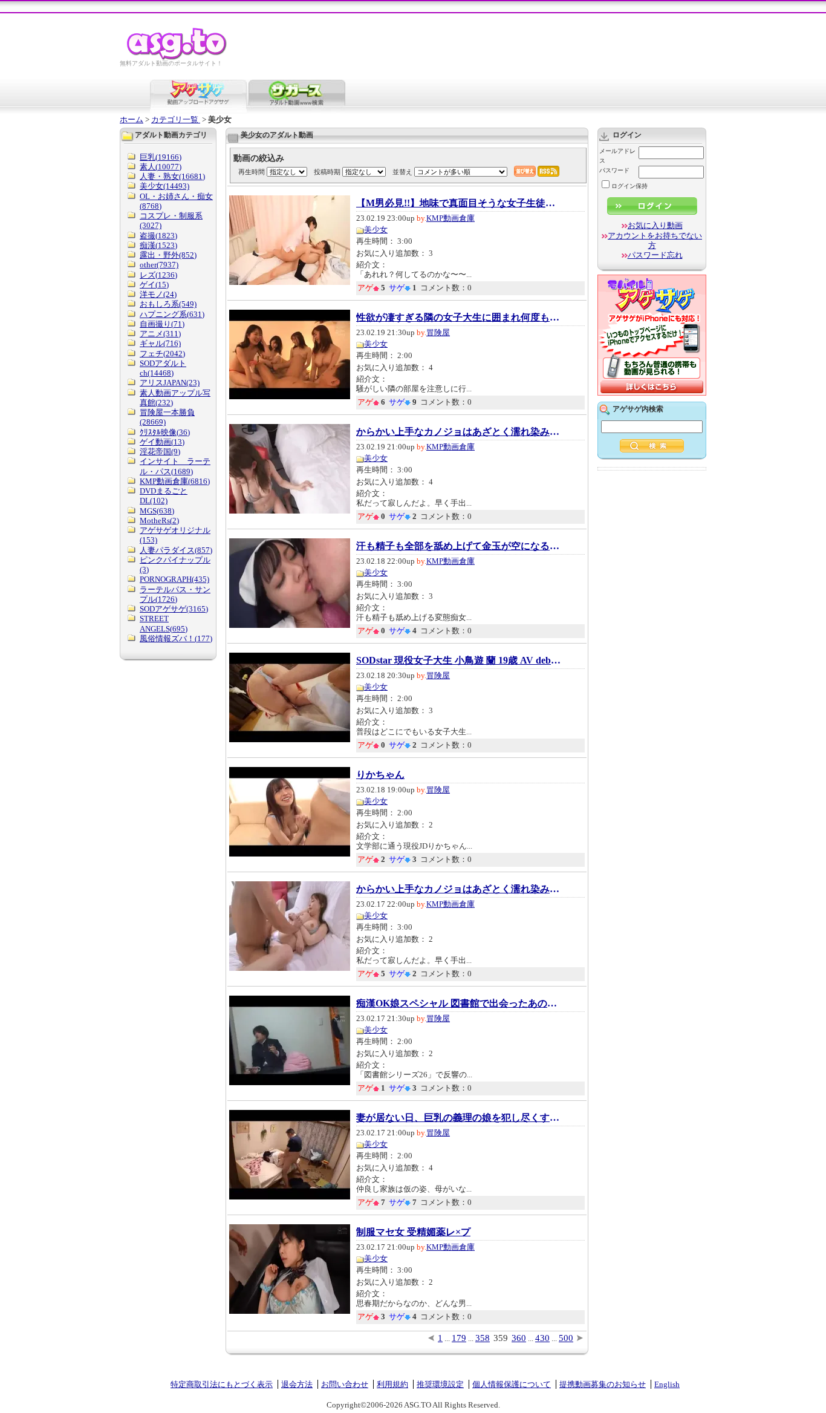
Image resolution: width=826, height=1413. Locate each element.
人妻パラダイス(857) (176, 550)
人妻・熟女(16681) (172, 176)
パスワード (614, 170)
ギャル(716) (160, 343)
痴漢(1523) (158, 245)
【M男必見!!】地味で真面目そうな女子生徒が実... (459, 203)
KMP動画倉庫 (450, 218)
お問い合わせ (344, 1384)
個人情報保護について (511, 1384)
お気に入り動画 (655, 225)
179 (459, 1338)
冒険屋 (438, 332)
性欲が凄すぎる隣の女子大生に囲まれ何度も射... (459, 317)
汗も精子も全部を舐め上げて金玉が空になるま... (459, 546)
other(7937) (159, 264)
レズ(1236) (158, 274)
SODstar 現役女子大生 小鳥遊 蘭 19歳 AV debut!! (459, 660)
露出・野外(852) (168, 254)
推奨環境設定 (440, 1384)
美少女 (376, 229)
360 (519, 1338)
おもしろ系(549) (168, 303)
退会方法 (297, 1384)
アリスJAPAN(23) (170, 382)
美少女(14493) (164, 186)
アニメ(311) (160, 333)
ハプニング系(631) (172, 314)
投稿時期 (327, 171)
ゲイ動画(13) (162, 441)
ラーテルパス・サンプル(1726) (175, 594)
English (667, 1384)
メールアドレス (617, 156)
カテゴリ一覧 (175, 119)
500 (566, 1338)
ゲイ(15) (154, 284)
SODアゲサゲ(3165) (174, 608)
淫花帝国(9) (160, 451)
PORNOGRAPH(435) (174, 579)
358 (482, 1338)
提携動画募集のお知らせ (602, 1384)
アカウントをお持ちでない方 (655, 240)
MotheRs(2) (159, 520)
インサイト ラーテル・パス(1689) (175, 466)
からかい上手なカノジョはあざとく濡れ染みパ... (459, 432)
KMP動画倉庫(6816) (175, 481)
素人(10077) (160, 166)
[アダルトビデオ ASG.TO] (177, 57)
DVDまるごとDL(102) (163, 495)
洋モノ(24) (158, 294)
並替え (402, 171)
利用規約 (392, 1384)
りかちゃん (380, 775)
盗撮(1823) (158, 235)
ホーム (131, 119)
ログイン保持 (629, 186)
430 (542, 1338)
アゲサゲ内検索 (638, 409)
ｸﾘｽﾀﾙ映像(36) (165, 432)
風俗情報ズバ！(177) (176, 638)
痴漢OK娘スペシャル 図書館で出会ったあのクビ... (459, 1003)
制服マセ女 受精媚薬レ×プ (413, 1232)
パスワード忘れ (655, 254)
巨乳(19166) (160, 157)
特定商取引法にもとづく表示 (222, 1384)
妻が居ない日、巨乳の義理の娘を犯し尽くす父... (459, 1118)
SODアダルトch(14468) (163, 368)
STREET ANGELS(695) (163, 623)
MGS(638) (157, 510)
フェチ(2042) (162, 353)
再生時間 (251, 171)
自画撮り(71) (162, 323)
